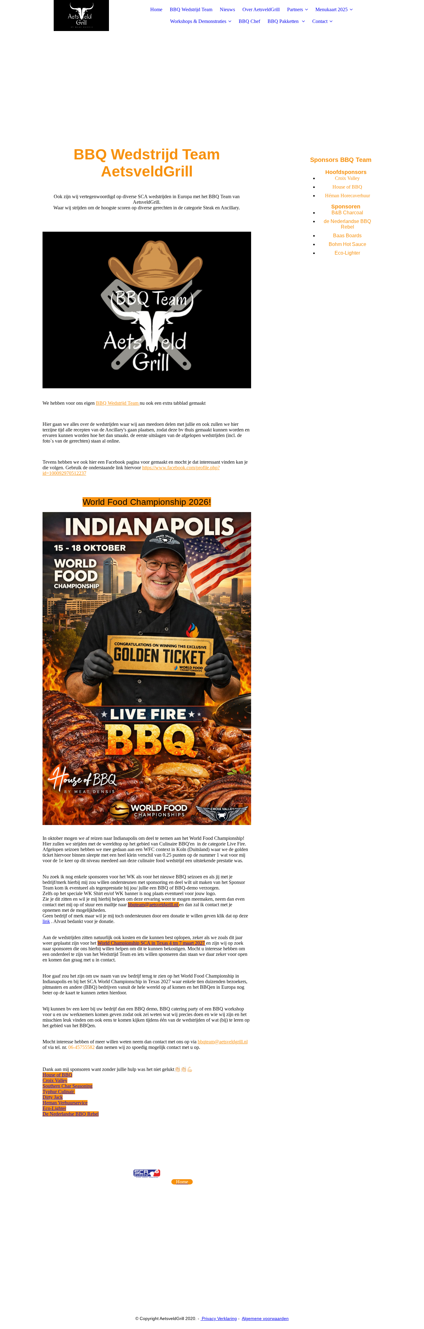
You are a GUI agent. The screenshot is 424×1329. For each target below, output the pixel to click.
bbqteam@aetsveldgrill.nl (153, 904)
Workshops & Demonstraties (198, 21)
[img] (81, 15)
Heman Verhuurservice (65, 1102)
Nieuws (227, 9)
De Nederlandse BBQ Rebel (71, 1114)
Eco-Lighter (54, 1108)
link (46, 921)
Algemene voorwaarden (265, 1318)
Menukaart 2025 (331, 9)
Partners (295, 9)
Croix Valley (55, 1080)
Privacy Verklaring (219, 1318)
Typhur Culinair (59, 1091)
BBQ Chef (249, 21)
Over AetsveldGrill (261, 9)
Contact (319, 21)
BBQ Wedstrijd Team (191, 9)
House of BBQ (57, 1074)
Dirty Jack (53, 1097)
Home (156, 9)
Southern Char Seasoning (67, 1086)
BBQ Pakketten (284, 21)
